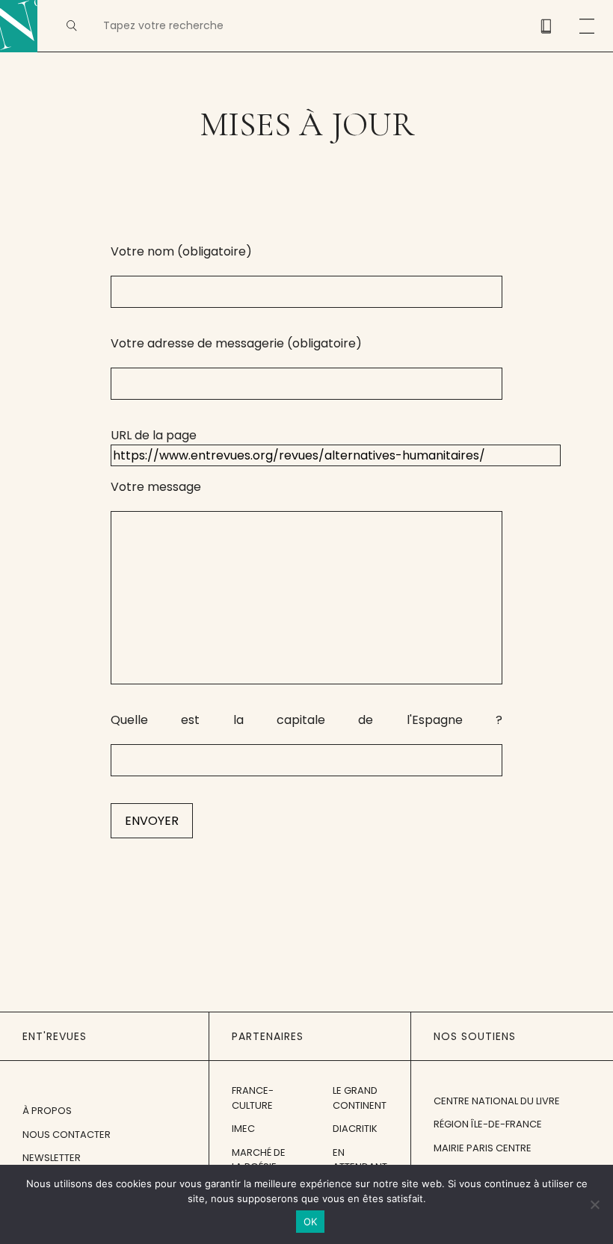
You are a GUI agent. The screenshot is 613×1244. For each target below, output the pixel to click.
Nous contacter (66, 1134)
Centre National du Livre (497, 1101)
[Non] (594, 1204)
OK (311, 1222)
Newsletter (51, 1158)
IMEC (243, 1128)
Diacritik (355, 1128)
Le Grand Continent (359, 1098)
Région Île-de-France (488, 1124)
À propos (47, 1111)
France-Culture (253, 1098)
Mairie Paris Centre (483, 1148)
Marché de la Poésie (259, 1160)
